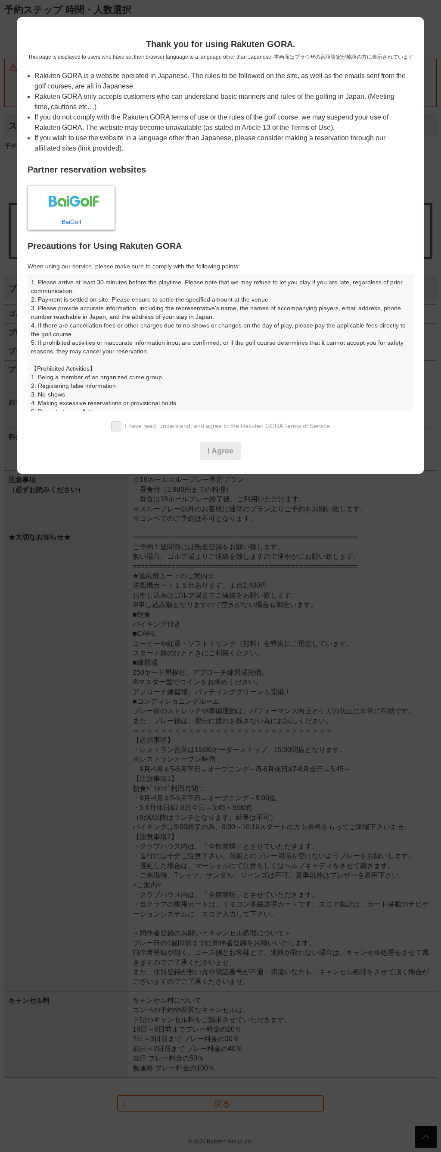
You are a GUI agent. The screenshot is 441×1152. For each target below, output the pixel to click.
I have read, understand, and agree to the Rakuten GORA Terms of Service (227, 425)
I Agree (220, 451)
